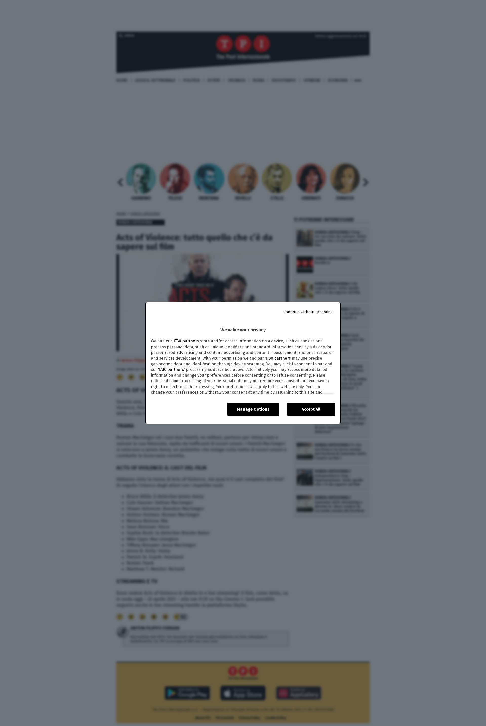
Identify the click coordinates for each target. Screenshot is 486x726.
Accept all (311, 409)
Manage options (253, 409)
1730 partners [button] (186, 341)
